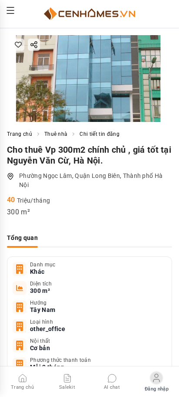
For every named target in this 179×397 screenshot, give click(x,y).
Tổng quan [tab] (22, 237)
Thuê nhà (56, 134)
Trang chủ (19, 134)
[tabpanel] (89, 326)
